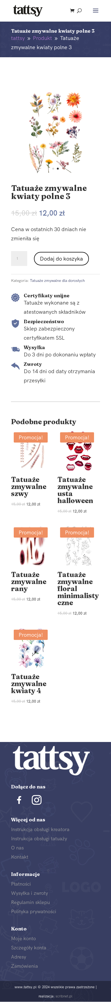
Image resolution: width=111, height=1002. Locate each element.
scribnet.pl (64, 996)
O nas (17, 848)
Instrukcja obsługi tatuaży (39, 838)
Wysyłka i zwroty (29, 893)
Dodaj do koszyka (61, 258)
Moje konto (23, 938)
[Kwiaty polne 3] (55, 174)
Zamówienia (24, 966)
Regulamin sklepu (30, 902)
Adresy (18, 957)
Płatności (21, 884)
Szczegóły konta (28, 947)
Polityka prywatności (33, 911)
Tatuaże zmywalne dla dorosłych (57, 280)
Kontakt (19, 857)
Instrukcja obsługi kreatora (40, 829)
